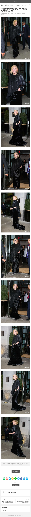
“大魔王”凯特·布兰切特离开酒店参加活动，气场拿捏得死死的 (18, 464)
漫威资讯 (7, 5)
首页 (2, 5)
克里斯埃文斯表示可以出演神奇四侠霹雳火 (23, 501)
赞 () (16, 471)
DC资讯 (12, 5)
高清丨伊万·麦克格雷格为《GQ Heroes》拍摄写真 (7, 501)
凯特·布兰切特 (16, 485)
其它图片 (19, 13)
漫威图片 (24, 13)
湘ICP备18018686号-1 (19, 515)
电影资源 (23, 5)
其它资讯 (17, 5)
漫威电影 (15, 1)
